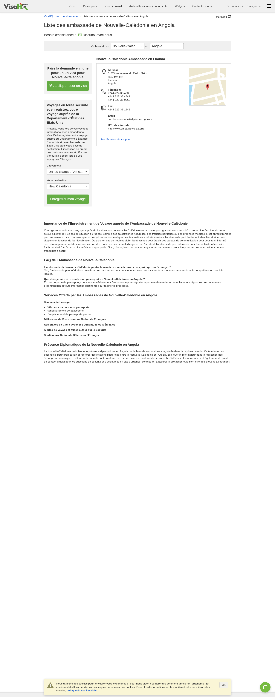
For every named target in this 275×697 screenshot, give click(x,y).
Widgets (180, 6)
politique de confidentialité (82, 690)
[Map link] (207, 87)
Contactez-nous (202, 6)
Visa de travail (113, 6)
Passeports (90, 6)
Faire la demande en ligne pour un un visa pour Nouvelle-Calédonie (67, 73)
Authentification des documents (148, 6)
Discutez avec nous (97, 35)
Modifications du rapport (115, 139)
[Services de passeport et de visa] (16, 6)
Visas (72, 6)
